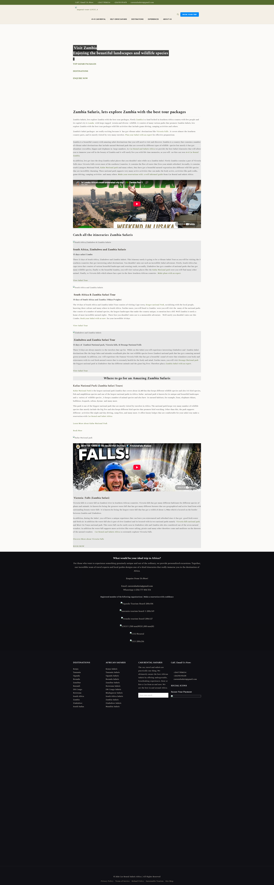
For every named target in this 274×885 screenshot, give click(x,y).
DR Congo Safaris (113, 689)
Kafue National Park (82, 390)
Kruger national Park (155, 304)
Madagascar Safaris (114, 692)
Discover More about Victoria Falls (88, 539)
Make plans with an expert (169, 273)
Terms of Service (122, 881)
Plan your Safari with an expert (138, 134)
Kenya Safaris (111, 668)
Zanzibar (77, 682)
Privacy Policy (107, 881)
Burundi (76, 686)
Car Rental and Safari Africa (100, 416)
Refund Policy (138, 881)
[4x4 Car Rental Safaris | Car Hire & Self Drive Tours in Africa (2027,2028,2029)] (86, 9)
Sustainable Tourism (154, 881)
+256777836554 (104, 2)
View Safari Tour (80, 280)
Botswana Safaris (113, 686)
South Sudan (78, 706)
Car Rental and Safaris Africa (142, 148)
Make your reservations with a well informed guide (140, 174)
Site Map (169, 881)
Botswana (77, 692)
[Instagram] (198, 2)
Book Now (77, 430)
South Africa (78, 696)
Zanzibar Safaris (113, 682)
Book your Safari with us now (93, 318)
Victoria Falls (162, 131)
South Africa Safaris (114, 696)
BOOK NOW (78, 546)
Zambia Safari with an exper (178, 363)
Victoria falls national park (188, 521)
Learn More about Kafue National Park (90, 423)
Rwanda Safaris (112, 679)
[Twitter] (195, 2)
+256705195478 (120, 2)
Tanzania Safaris (113, 672)
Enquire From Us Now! (137, 578)
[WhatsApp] (192, 2)
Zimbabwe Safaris (113, 703)
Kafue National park (109, 167)
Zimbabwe (77, 703)
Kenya (75, 668)
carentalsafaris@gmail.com (142, 2)
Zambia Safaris (112, 699)
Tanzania (77, 672)
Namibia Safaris (113, 706)
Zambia (139, 119)
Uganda (76, 675)
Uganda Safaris (112, 675)
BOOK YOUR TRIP (189, 14)
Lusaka (91, 123)
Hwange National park (188, 360)
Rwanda (76, 679)
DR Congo (77, 689)
